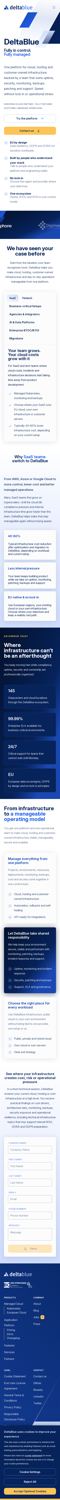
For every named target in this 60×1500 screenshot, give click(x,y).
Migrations (16, 338)
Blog (36, 1310)
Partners (9, 1359)
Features (9, 1345)
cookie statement (33, 1455)
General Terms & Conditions (14, 1397)
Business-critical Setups (25, 306)
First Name (15, 1159)
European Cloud (16, 1312)
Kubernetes (13, 1308)
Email (12, 1192)
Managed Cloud (13, 1303)
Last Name (15, 1176)
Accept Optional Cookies (30, 1491)
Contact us (27, 130)
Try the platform (26, 118)
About (37, 1303)
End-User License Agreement (15, 1385)
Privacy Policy (12, 1407)
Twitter (37, 1403)
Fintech (27, 298)
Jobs (38, 1317)
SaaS (12, 298)
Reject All (30, 1481)
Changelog (13, 1338)
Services (9, 1352)
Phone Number (17, 1209)
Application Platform (11, 1322)
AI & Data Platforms (21, 322)
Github (37, 1383)
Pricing (11, 1330)
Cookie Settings (30, 1472)
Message (14, 1225)
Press (36, 1324)
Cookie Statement (15, 1376)
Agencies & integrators (24, 314)
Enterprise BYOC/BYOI (24, 330)
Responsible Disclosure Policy (14, 1416)
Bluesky (38, 1389)
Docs (10, 1334)
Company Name (18, 1143)
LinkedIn (38, 1396)
